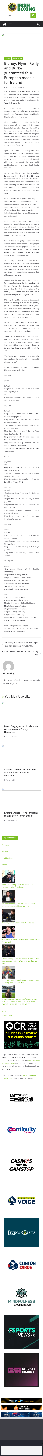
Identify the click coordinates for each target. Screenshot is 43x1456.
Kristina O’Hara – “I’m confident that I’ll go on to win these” (21, 814)
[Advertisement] (21, 1450)
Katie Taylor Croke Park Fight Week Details (18, 923)
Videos (4, 865)
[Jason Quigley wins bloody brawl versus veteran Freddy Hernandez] (21, 703)
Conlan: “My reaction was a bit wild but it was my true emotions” (20, 772)
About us (5, 1011)
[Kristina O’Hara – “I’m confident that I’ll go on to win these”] (21, 790)
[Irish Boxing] (4, 24)
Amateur (7, 58)
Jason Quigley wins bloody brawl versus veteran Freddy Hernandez (21, 729)
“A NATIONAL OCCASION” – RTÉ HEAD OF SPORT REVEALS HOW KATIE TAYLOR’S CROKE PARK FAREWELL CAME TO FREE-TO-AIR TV (20, 1001)
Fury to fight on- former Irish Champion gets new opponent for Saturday (22, 644)
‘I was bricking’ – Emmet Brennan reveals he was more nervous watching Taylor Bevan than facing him (20, 961)
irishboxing (20, 87)
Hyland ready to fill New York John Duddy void (20, 653)
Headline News (17, 58)
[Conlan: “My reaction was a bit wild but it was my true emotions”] (21, 746)
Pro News (5, 845)
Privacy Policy (7, 1015)
